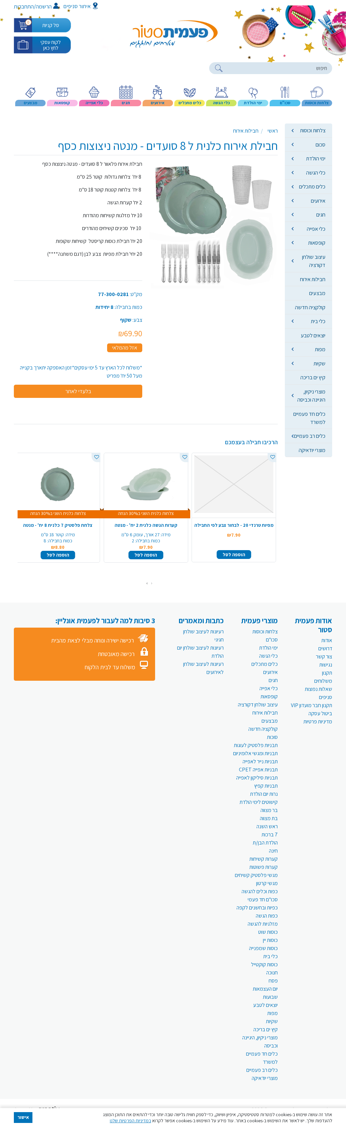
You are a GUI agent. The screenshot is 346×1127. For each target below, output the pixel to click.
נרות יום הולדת (264, 793)
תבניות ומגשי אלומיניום (255, 753)
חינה (273, 850)
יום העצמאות (265, 988)
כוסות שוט (268, 932)
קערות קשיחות (263, 858)
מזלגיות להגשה (263, 923)
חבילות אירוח (312, 279)
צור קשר (324, 656)
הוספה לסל (234, 554)
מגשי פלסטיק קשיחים (256, 875)
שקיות (319, 363)
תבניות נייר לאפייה (260, 761)
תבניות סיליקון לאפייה (257, 777)
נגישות (325, 664)
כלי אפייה (316, 228)
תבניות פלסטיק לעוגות (256, 745)
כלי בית (318, 321)
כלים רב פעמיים (309, 435)
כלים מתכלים (312, 186)
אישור (23, 1117)
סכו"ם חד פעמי (263, 899)
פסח (273, 980)
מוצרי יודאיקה (312, 450)
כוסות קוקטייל (264, 964)
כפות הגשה (267, 915)
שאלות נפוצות (318, 689)
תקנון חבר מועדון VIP (311, 705)
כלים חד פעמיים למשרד (309, 418)
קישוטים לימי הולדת (259, 802)
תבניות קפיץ (266, 785)
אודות (326, 640)
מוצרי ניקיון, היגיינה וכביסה (311, 395)
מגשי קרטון (267, 883)
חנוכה (272, 972)
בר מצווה (269, 810)
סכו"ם (272, 639)
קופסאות (316, 242)
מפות (320, 349)
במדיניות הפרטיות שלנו (130, 1121)
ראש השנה (267, 826)
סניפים (325, 697)
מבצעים (317, 293)
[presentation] (151, 583)
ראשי (273, 130)
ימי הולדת (315, 158)
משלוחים (323, 680)
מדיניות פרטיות (317, 721)
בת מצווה (269, 818)
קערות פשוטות (263, 867)
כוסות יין (270, 940)
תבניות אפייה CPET (258, 769)
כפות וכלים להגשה (260, 891)
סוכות (272, 737)
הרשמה (44, 6)
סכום (320, 144)
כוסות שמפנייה (263, 948)
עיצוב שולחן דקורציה (313, 261)
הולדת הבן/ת (265, 842)
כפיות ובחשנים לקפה (257, 907)
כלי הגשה (315, 172)
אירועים (318, 200)
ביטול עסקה (320, 713)
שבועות (270, 996)
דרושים (325, 648)
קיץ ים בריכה (312, 377)
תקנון (327, 672)
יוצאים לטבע (313, 335)
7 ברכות (270, 834)
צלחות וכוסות (312, 130)
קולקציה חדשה (310, 307)
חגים (320, 214)
